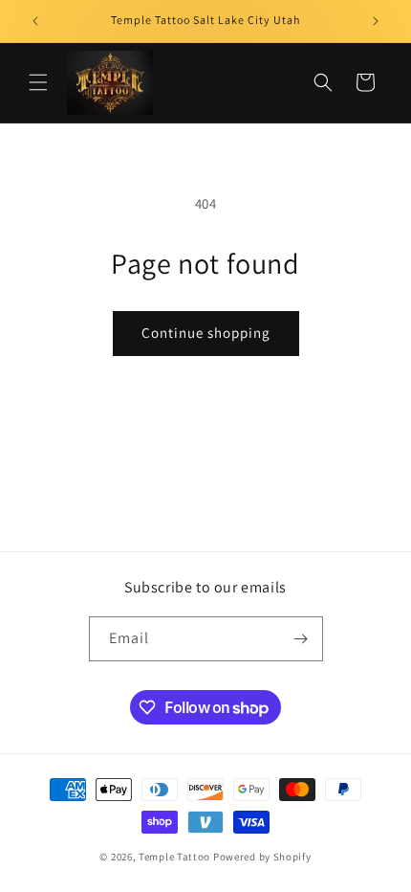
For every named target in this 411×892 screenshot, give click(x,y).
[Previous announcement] (35, 21)
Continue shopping (205, 332)
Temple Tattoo (174, 856)
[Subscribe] (301, 638)
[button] (38, 82)
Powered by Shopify (262, 856)
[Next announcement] (376, 21)
